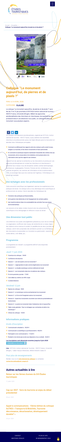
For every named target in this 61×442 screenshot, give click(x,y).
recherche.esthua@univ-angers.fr (17, 361)
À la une (20, 105)
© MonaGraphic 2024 (43, 438)
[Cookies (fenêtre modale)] (58, 439)
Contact (18, 435)
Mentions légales (17, 438)
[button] (52, 4)
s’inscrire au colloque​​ (15, 343)
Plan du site (43, 435)
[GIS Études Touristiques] (18, 9)
